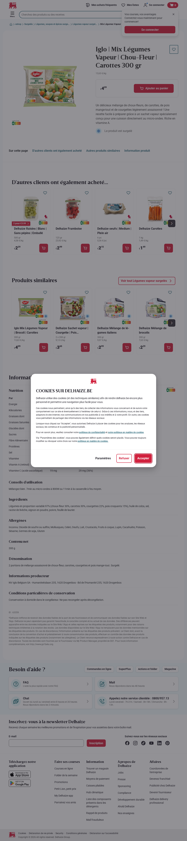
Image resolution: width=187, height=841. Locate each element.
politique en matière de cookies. (93, 441)
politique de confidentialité (92, 432)
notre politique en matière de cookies (126, 432)
